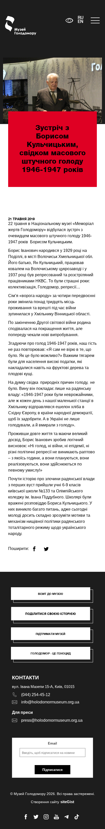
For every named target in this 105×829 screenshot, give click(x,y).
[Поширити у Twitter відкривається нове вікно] (49, 546)
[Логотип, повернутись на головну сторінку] (14, 25)
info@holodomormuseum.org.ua (50, 702)
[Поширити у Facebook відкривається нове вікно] (37, 546)
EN (80, 22)
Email (52, 743)
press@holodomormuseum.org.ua (52, 720)
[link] (53, 636)
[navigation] (95, 20)
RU (81, 18)
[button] (53, 596)
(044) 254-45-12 (35, 695)
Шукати (45, 20)
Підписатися (52, 770)
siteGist (67, 802)
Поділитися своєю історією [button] (50, 614)
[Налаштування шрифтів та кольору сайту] (69, 20)
